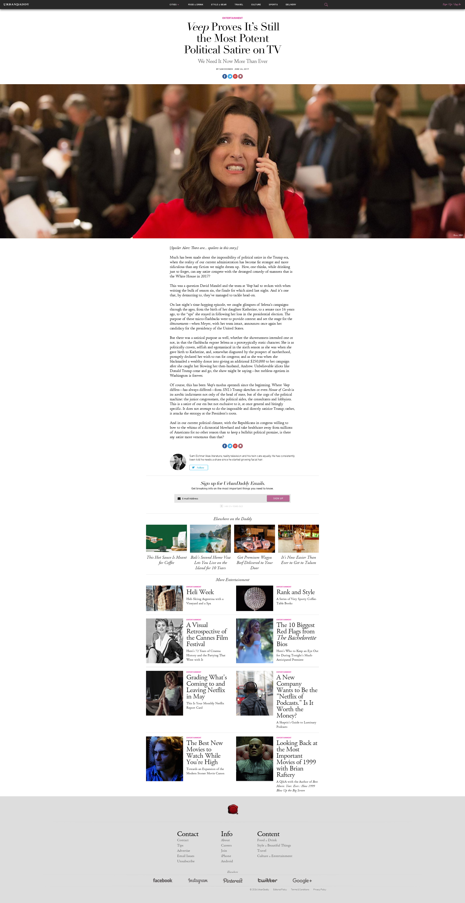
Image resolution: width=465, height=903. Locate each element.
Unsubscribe (186, 861)
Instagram (198, 881)
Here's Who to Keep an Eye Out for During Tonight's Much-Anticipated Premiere (297, 655)
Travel (238, 4)
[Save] (240, 76)
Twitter (267, 881)
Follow (200, 467)
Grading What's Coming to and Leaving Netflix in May (206, 687)
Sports (273, 4)
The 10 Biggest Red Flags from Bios (296, 635)
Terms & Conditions (300, 889)
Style (219, 4)
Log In (457, 4)
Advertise (183, 850)
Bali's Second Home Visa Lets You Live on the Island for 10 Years (211, 562)
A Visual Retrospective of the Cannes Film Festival (207, 635)
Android (227, 861)
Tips (180, 845)
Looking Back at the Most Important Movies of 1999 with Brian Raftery (296, 759)
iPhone (226, 856)
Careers (226, 845)
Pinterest (233, 881)
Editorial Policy (280, 889)
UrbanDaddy (16, 4)
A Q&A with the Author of (297, 786)
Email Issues (185, 856)
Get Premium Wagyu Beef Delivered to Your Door (254, 562)
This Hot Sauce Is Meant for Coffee (166, 560)
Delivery (291, 4)
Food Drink (195, 4)
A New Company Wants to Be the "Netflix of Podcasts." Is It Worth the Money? (296, 696)
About (225, 840)
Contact (183, 840)
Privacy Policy (319, 889)
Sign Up (447, 4)
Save (235, 76)
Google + (302, 881)
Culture (256, 4)
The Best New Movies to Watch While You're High (204, 753)
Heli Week (200, 592)
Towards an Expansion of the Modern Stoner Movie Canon (205, 771)
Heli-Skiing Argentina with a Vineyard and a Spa (204, 601)
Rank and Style (295, 592)
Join (224, 850)
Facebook (163, 881)
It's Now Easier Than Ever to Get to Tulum (298, 560)
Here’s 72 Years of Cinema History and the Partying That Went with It (205, 655)
